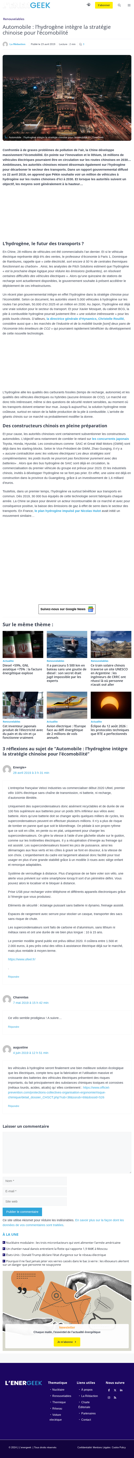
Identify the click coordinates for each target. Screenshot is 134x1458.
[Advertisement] (67, 215)
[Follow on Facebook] (109, 1390)
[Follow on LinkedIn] (121, 1390)
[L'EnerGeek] (26, 5)
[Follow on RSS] (115, 1397)
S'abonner (104, 5)
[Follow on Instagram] (109, 1397)
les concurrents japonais (110, 439)
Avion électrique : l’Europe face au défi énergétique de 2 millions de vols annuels (66, 732)
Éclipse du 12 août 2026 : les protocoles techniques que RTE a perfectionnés (110, 730)
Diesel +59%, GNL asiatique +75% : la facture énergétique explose (22, 669)
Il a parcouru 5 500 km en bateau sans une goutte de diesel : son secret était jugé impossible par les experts (66, 673)
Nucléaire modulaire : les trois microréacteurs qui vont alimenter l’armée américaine (63, 1243)
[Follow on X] (115, 1390)
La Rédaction (17, 44)
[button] (119, 5)
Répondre (13, 976)
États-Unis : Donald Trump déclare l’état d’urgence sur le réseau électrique (56, 1255)
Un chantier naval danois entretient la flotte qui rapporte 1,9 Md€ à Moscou (56, 1249)
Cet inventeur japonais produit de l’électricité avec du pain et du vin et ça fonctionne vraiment (23, 732)
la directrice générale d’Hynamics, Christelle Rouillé (85, 319)
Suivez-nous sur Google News (62, 609)
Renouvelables (13, 19)
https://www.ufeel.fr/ (21, 959)
